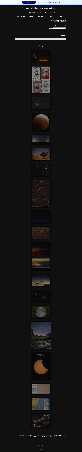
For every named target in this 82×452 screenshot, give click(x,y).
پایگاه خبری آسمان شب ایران (41, 445)
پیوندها (31, 16)
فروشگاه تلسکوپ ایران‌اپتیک (41, 446)
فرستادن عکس (41, 16)
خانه (61, 16)
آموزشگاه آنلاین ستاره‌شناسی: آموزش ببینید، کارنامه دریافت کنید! (43, 2)
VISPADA (41, 449)
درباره (51, 16)
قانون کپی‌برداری (21, 16)
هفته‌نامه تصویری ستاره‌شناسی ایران (41, 8)
